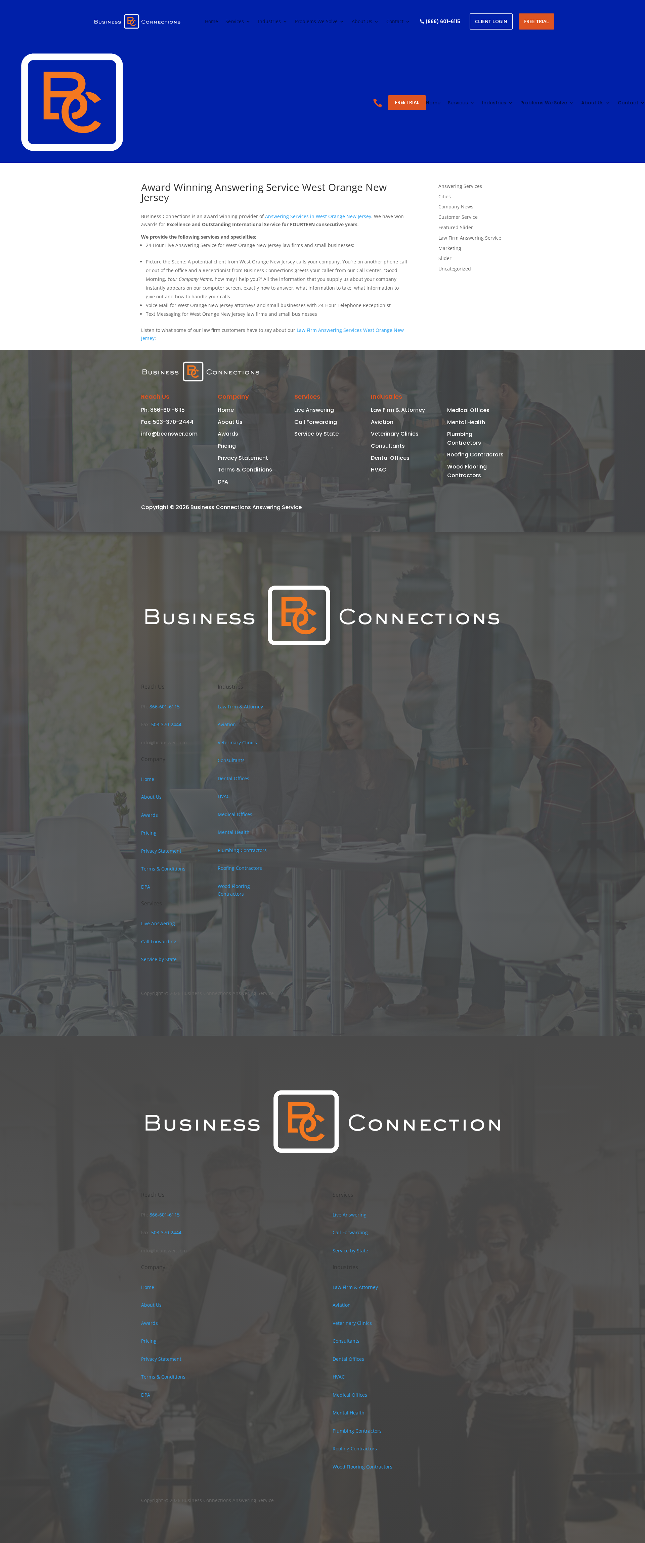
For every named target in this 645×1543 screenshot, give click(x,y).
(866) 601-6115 (443, 21)
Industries (269, 21)
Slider (445, 258)
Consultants (388, 446)
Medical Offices (468, 410)
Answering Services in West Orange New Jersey (318, 216)
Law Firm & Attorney (398, 410)
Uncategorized (454, 268)
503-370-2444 (173, 422)
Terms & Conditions (245, 470)
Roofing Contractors (475, 454)
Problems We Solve (316, 21)
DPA (223, 482)
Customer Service (458, 217)
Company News (455, 206)
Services (234, 21)
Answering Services (460, 186)
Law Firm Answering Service (469, 238)
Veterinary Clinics (395, 434)
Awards (228, 434)
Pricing (227, 446)
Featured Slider (455, 227)
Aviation (382, 422)
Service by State (316, 434)
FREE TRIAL (536, 21)
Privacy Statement (243, 458)
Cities (444, 196)
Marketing (449, 248)
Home (211, 21)
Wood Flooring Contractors (362, 1466)
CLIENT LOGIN (491, 21)
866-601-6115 (167, 410)
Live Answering (314, 410)
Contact (394, 21)
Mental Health (466, 422)
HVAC (378, 470)
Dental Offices (390, 458)
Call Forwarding (315, 422)
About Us (362, 21)
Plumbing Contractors (242, 850)
